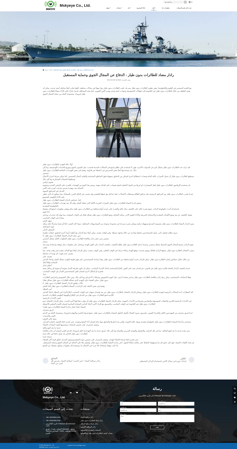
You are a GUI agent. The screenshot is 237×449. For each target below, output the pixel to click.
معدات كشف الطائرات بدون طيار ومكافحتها (97, 433)
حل (129, 8)
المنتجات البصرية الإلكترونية (91, 430)
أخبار (153, 8)
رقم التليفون (123, 407)
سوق (107, 8)
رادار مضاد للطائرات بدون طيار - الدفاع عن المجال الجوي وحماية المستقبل (73, 70)
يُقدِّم (157, 427)
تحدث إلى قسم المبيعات (184, 8)
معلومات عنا (166, 8)
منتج (159, 407)
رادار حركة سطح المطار (89, 424)
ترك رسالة (123, 414)
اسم (121, 401)
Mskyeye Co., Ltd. (75, 5)
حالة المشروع (141, 8)
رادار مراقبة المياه (87, 417)
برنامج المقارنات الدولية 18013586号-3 (49, 447)
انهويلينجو (79, 445)
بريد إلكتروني (162, 401)
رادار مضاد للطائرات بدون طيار (92, 420)
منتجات (118, 8)
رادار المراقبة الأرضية (88, 427)
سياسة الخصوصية (71, 445)
